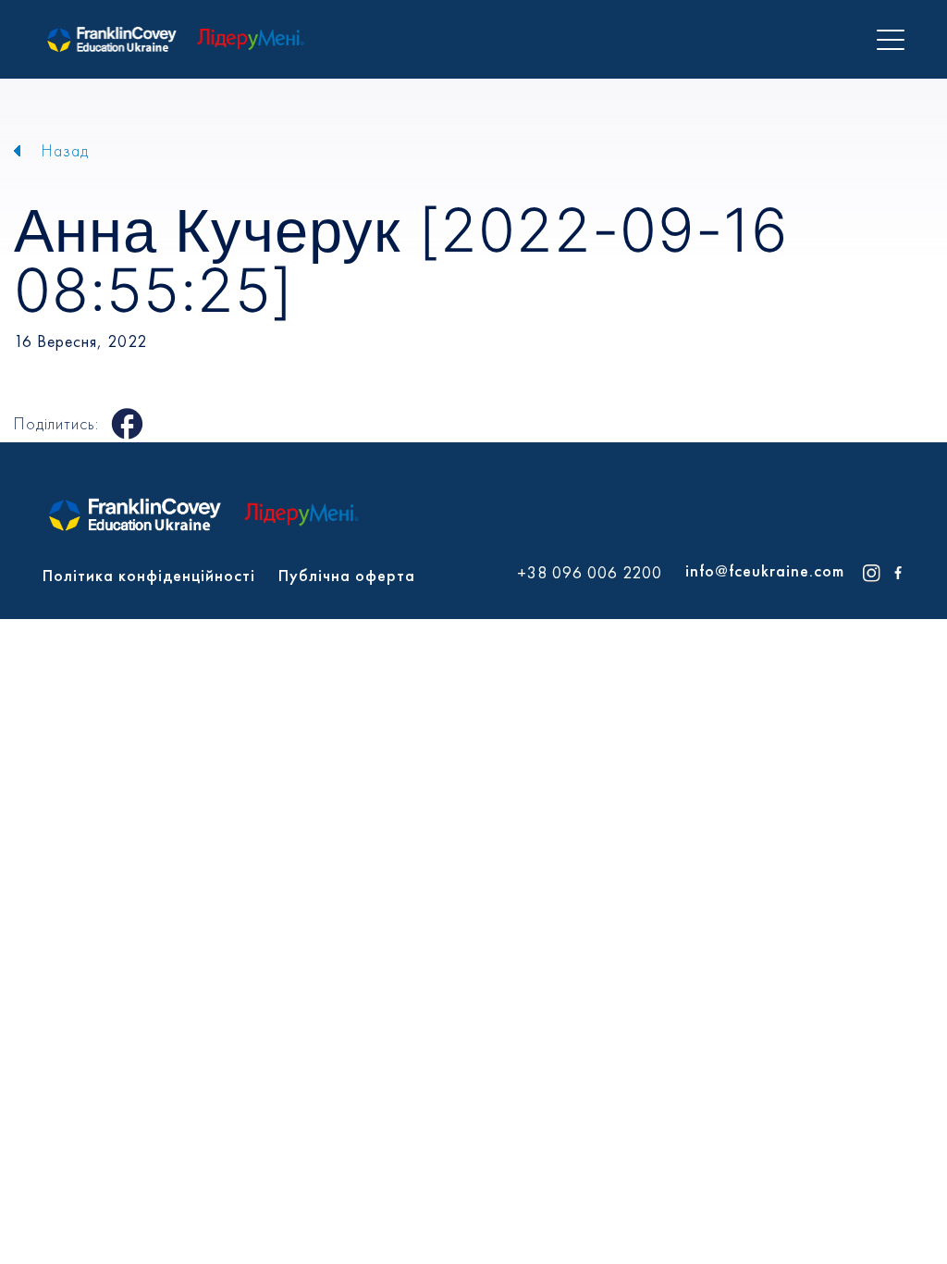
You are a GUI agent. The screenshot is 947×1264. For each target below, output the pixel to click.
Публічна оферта (346, 575)
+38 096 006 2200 (589, 573)
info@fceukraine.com (764, 570)
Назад (65, 150)
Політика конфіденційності (149, 575)
